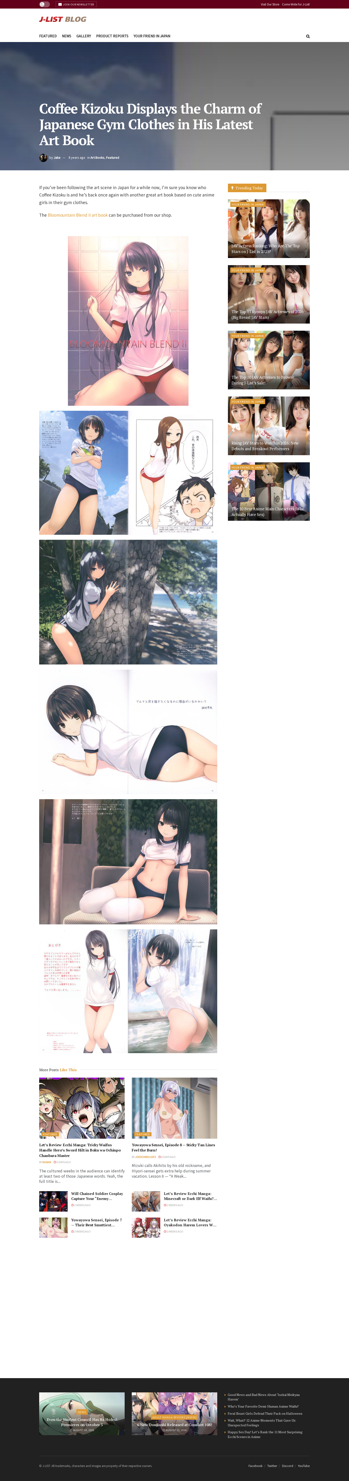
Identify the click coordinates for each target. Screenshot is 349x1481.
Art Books (97, 157)
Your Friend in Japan (152, 35)
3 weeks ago (174, 1231)
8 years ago (77, 157)
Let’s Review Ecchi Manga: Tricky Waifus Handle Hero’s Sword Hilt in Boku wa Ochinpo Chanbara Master (80, 1150)
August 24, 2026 (83, 1430)
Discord (287, 1465)
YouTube (304, 1465)
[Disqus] (128, 1307)
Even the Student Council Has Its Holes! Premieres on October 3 (82, 1422)
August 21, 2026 (176, 1430)
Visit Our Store (270, 4)
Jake (57, 157)
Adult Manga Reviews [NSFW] (174, 1417)
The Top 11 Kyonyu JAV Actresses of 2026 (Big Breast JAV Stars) (267, 314)
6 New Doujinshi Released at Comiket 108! (174, 1424)
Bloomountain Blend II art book (78, 215)
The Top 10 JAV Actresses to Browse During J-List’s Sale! (262, 380)
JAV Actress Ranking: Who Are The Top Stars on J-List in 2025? (265, 248)
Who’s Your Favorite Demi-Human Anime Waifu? (263, 1406)
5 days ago (63, 1162)
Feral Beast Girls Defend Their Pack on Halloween (265, 1413)
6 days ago (168, 1157)
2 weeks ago (82, 1205)
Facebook (256, 1465)
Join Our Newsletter (78, 4)
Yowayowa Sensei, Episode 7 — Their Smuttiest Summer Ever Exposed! (96, 1225)
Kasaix (46, 1162)
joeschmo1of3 (145, 1157)
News (66, 35)
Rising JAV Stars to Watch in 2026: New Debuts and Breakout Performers (264, 445)
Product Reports (112, 35)
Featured (48, 35)
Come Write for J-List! (296, 4)
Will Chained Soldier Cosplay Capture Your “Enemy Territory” (97, 1198)
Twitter (272, 1465)
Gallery (83, 35)
